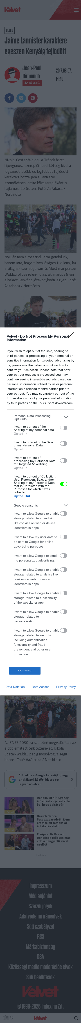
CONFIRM (25, 670)
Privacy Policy (66, 687)
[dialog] (40, 511)
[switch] (63, 428)
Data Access (40, 687)
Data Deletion (15, 687)
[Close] (72, 336)
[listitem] (40, 417)
